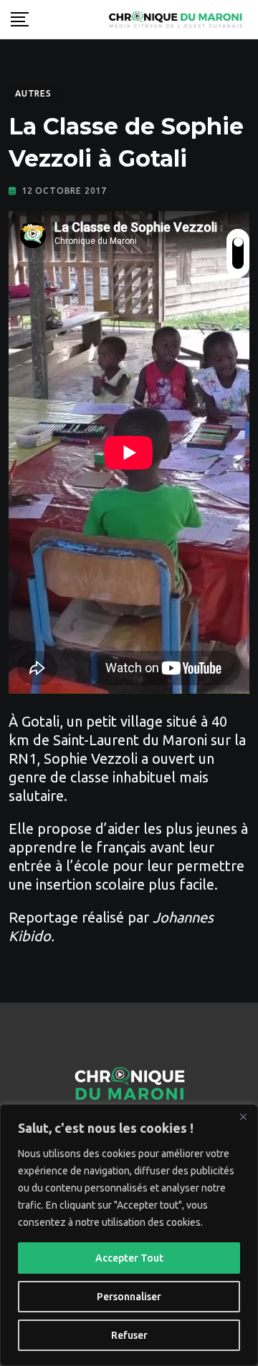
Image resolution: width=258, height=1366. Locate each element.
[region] (129, 1235)
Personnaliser (129, 1296)
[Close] (243, 1116)
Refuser (129, 1335)
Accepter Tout (129, 1258)
